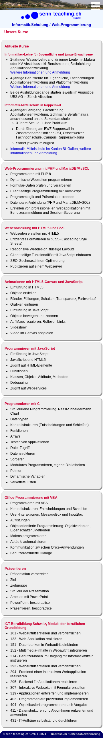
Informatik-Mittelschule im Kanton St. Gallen (44, 149)
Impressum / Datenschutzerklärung (75, 733)
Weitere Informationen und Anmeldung (40, 72)
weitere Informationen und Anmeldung (50, 151)
